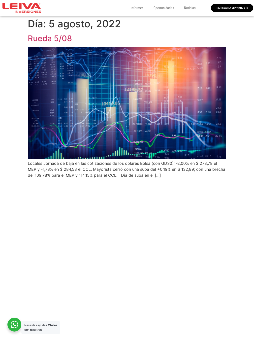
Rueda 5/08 (50, 38)
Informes (137, 8)
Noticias (190, 8)
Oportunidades (164, 8)
